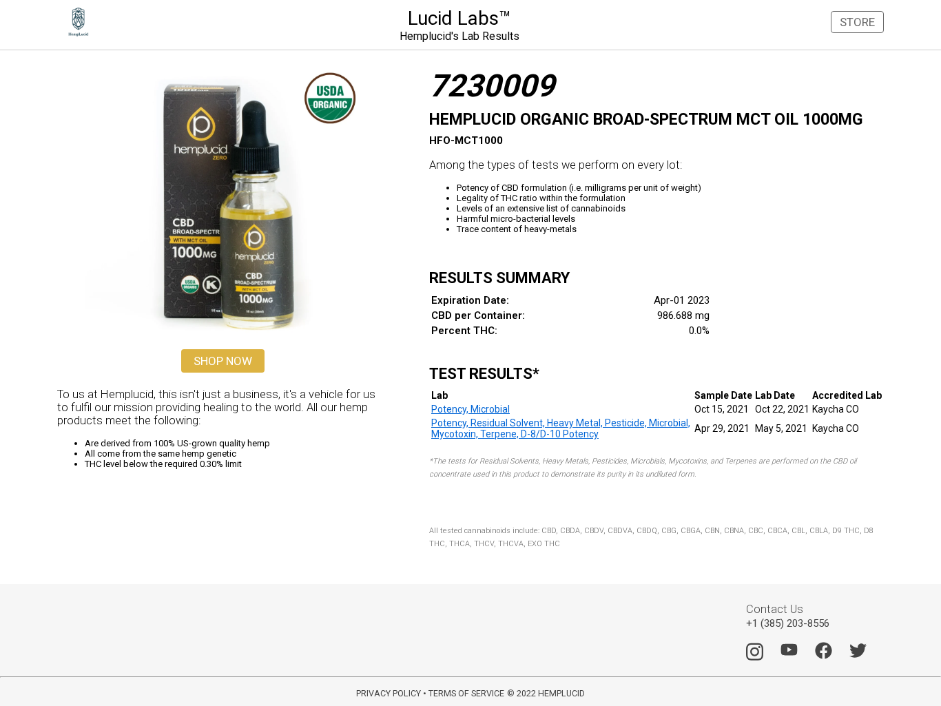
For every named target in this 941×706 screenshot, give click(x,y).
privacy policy (388, 693)
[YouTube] (789, 653)
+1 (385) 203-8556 (787, 623)
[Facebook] (823, 656)
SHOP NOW (223, 361)
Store (857, 22)
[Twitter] (858, 656)
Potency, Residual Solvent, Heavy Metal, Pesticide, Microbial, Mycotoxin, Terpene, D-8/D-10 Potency (560, 428)
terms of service (466, 693)
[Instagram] (754, 658)
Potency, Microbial (470, 409)
